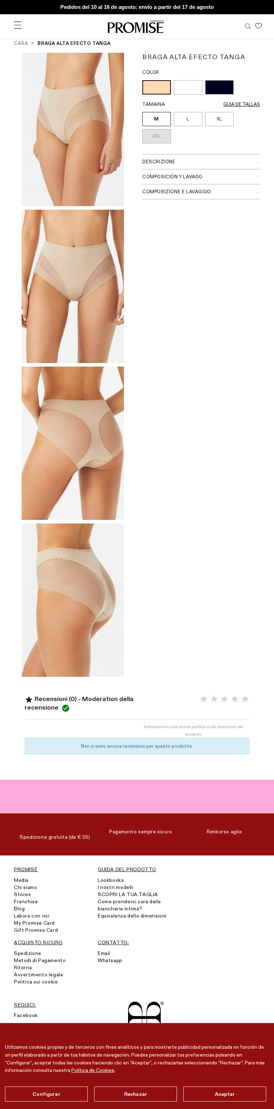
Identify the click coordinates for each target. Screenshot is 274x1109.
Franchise (26, 901)
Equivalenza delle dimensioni (132, 916)
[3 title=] (224, 699)
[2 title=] (214, 699)
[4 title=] (234, 699)
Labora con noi (31, 916)
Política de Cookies (92, 1070)
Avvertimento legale (38, 974)
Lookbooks (111, 880)
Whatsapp (110, 960)
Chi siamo (25, 887)
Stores (22, 894)
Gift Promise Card (36, 930)
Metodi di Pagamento (40, 960)
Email (104, 953)
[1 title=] (203, 699)
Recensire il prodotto (81, 730)
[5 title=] (245, 699)
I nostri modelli (115, 887)
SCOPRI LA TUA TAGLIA (128, 894)
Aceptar (225, 1094)
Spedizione (27, 953)
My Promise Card (34, 923)
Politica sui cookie (36, 981)
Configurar (46, 1094)
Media (21, 880)
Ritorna (23, 967)
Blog (19, 908)
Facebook (26, 1015)
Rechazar (135, 1094)
